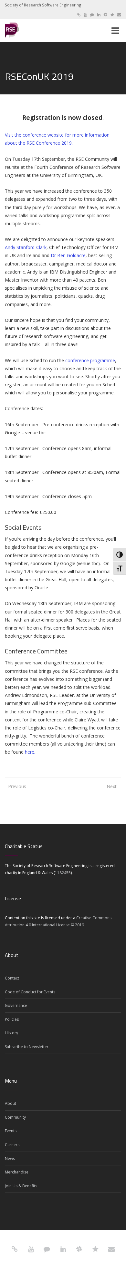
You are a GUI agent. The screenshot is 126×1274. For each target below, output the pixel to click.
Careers (12, 1144)
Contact (12, 978)
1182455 (63, 872)
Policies (12, 1019)
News (10, 1158)
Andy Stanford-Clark (26, 247)
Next (112, 786)
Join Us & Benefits (21, 1186)
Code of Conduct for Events (30, 992)
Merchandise (16, 1172)
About (10, 1103)
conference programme (90, 360)
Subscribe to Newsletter (26, 1046)
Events (10, 1131)
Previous (14, 786)
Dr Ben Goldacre (68, 255)
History (11, 1033)
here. (30, 752)
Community (15, 1117)
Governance (16, 1005)
